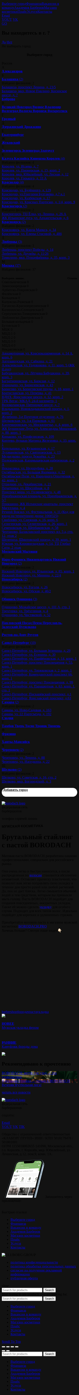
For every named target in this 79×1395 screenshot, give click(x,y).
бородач (23, 1012)
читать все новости (16, 1092)
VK (15, 19)
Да (4, 42)
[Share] (8, 1346)
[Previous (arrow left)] (3, 1350)
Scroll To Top (11, 1341)
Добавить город (15, 790)
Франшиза (34, 4)
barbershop (9, 1012)
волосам (35, 875)
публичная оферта (24, 1278)
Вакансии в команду (26, 1227)
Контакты (45, 11)
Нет (9, 42)
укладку (46, 907)
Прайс (22, 11)
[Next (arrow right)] (8, 1350)
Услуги (32, 11)
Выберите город (14, 4)
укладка (43, 1012)
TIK (22, 1127)
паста (33, 1012)
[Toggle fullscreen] (12, 1346)
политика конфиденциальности (34, 1262)
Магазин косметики (25, 1235)
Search (49, 1290)
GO (4, 23)
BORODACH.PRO (32, 926)
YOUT (7, 19)
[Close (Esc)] (3, 1346)
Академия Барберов (29, 7)
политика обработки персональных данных (43, 1266)
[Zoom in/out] (16, 1346)
